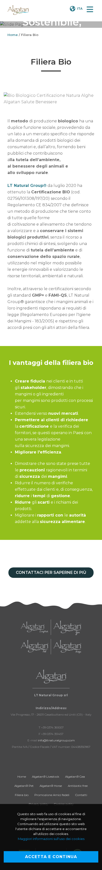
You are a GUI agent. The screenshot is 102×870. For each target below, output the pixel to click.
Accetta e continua (51, 856)
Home (12, 35)
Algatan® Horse (51, 786)
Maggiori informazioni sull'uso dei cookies (51, 839)
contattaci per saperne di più (51, 572)
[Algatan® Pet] (34, 646)
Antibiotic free (78, 786)
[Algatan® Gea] (67, 627)
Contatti (81, 795)
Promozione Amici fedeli (51, 795)
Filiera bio (21, 795)
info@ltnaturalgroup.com (56, 740)
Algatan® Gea (75, 776)
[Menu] (90, 9)
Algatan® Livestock (45, 776)
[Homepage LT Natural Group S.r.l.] (18, 10)
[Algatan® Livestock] (34, 627)
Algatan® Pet (24, 786)
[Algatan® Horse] (67, 647)
